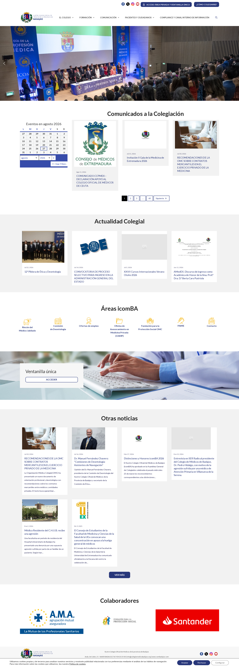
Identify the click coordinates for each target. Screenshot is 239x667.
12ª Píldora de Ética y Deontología (42, 271)
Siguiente (160, 198)
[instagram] (132, 5)
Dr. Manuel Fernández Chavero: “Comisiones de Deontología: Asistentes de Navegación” (91, 462)
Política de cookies (77, 664)
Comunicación (108, 17)
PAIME (181, 325)
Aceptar (184, 663)
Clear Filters (60, 164)
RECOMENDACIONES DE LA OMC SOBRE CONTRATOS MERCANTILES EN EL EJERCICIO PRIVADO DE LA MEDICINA (193, 164)
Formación (85, 17)
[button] (4, 63)
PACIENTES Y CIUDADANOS (138, 17)
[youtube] (137, 5)
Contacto (212, 326)
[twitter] (128, 5)
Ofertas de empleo (89, 326)
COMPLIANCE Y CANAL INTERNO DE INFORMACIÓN (184, 17)
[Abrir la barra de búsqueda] (215, 17)
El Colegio (65, 17)
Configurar (220, 663)
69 (150, 198)
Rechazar (202, 663)
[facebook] (123, 5)
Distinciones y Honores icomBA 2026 (144, 458)
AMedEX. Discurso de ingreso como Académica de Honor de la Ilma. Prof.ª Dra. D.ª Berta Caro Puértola (193, 275)
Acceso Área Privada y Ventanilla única (168, 4)
